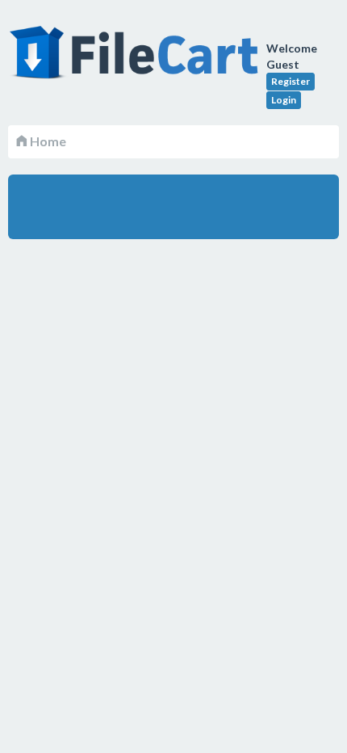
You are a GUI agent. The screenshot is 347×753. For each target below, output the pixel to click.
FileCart (137, 60)
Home (46, 141)
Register (290, 81)
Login (283, 100)
